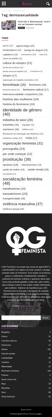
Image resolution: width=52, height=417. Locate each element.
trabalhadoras (14, 188)
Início (3, 11)
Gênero (21, 28)
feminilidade (14, 84)
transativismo (15, 193)
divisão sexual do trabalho (15, 71)
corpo (43, 54)
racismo (10, 164)
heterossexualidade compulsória (23, 94)
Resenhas (5, 388)
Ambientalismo (12, 50)
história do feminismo (19, 104)
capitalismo (10, 54)
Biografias (5, 332)
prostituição (17, 159)
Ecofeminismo (36, 71)
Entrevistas (6, 345)
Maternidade (6, 366)
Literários (5, 362)
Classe (4, 336)
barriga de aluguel (36, 50)
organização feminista (23, 143)
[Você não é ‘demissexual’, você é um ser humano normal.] (8, 25)
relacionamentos (31, 165)
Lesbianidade (6, 358)
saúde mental (38, 169)
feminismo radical (36, 89)
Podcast (4, 375)
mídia (31, 138)
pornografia (14, 148)
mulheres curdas (12, 138)
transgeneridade (14, 198)
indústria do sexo (18, 120)
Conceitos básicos (9, 341)
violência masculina (23, 204)
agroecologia (25, 46)
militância (27, 129)
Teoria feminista (8, 397)
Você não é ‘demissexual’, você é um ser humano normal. (34, 23)
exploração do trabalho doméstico (20, 80)
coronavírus (28, 54)
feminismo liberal (11, 90)
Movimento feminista (10, 371)
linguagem (28, 125)
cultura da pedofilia (12, 58)
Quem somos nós (8, 379)
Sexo (3, 392)
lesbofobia (11, 124)
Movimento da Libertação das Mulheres (23, 134)
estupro (10, 75)
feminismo (37, 84)
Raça (3, 384)
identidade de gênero (22, 112)
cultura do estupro (17, 63)
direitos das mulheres (13, 67)
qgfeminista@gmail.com (30, 306)
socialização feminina (22, 181)
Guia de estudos (8, 354)
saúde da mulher (14, 169)
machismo (11, 129)
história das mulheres (21, 99)
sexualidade (9, 174)
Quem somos (26, 409)
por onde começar (17, 154)
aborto (8, 46)
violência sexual (13, 209)
